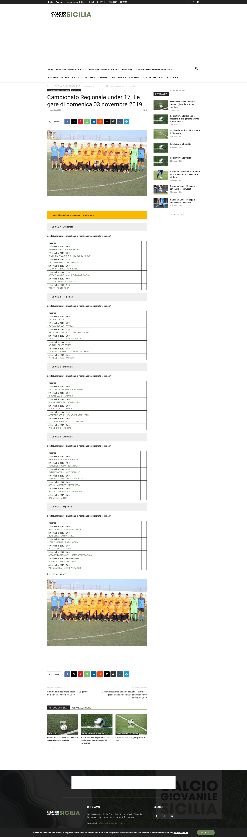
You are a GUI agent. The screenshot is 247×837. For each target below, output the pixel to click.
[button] (196, 68)
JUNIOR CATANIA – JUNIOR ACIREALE (65, 479)
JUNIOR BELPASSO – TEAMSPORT (64, 466)
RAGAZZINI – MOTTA (57, 498)
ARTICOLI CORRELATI (58, 708)
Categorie (171, 77)
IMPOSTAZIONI (181, 832)
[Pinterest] (80, 121)
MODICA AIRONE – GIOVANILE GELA (64, 529)
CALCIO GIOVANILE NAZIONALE (67, 86)
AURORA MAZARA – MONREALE (63, 269)
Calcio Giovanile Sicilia (180, 144)
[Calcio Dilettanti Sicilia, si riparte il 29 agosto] (131, 724)
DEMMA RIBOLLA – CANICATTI (62, 326)
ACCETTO (205, 832)
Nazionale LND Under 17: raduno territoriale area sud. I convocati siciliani (185, 174)
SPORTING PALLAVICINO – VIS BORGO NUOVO (69, 256)
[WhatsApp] (87, 121)
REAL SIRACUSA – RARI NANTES (63, 542)
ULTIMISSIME (76, 90)
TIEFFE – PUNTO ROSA (58, 288)
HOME (91, 2)
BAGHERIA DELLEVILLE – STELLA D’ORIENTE (68, 332)
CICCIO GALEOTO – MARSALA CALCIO (65, 262)
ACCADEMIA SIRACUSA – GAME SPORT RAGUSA (70, 555)
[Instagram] (193, 2)
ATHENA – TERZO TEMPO (59, 345)
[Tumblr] (120, 121)
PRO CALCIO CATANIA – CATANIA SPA (65, 491)
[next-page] (53, 749)
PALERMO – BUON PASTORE (61, 358)
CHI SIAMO (101, 2)
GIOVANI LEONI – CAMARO (60, 396)
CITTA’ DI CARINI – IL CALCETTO (62, 281)
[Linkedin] (93, 121)
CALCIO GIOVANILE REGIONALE (127, 734)
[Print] (113, 121)
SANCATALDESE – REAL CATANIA (63, 459)
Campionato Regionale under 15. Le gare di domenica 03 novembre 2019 (67, 693)
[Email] (107, 121)
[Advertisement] (148, 14)
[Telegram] (126, 121)
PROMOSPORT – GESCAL (59, 428)
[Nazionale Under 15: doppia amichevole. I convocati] (161, 189)
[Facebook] (188, 2)
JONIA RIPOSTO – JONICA (60, 409)
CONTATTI (123, 2)
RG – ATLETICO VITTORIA (59, 549)
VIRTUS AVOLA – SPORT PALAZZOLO (65, 568)
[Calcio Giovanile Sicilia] (161, 148)
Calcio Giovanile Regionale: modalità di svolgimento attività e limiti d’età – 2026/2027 (96, 740)
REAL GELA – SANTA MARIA (61, 536)
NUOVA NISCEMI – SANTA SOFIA (63, 561)
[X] (74, 121)
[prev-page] (49, 749)
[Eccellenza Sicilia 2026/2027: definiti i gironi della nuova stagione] (62, 724)
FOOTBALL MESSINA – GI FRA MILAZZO (66, 421)
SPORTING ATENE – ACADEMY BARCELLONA (68, 415)
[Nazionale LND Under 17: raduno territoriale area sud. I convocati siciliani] (161, 175)
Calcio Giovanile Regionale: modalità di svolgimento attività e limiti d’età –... (184, 119)
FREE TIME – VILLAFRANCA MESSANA (65, 389)
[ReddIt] (100, 121)
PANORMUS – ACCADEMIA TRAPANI (64, 249)
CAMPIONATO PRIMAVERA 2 (111, 77)
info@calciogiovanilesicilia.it (111, 823)
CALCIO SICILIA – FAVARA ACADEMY (64, 339)
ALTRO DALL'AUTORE (81, 708)
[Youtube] (198, 2)
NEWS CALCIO (53, 734)
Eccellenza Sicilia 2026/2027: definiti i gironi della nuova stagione (183, 104)
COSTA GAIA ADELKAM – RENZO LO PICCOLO (69, 275)
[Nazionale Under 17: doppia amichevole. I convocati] (161, 203)
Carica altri (175, 214)
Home (51, 69)
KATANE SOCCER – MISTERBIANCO (64, 472)
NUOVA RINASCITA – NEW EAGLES (63, 402)
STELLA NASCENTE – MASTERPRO (64, 485)
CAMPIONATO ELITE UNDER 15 (103, 69)
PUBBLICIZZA (112, 2)
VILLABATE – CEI (56, 319)
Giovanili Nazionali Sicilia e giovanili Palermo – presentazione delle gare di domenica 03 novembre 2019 (124, 694)
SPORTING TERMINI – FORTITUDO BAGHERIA (68, 351)
